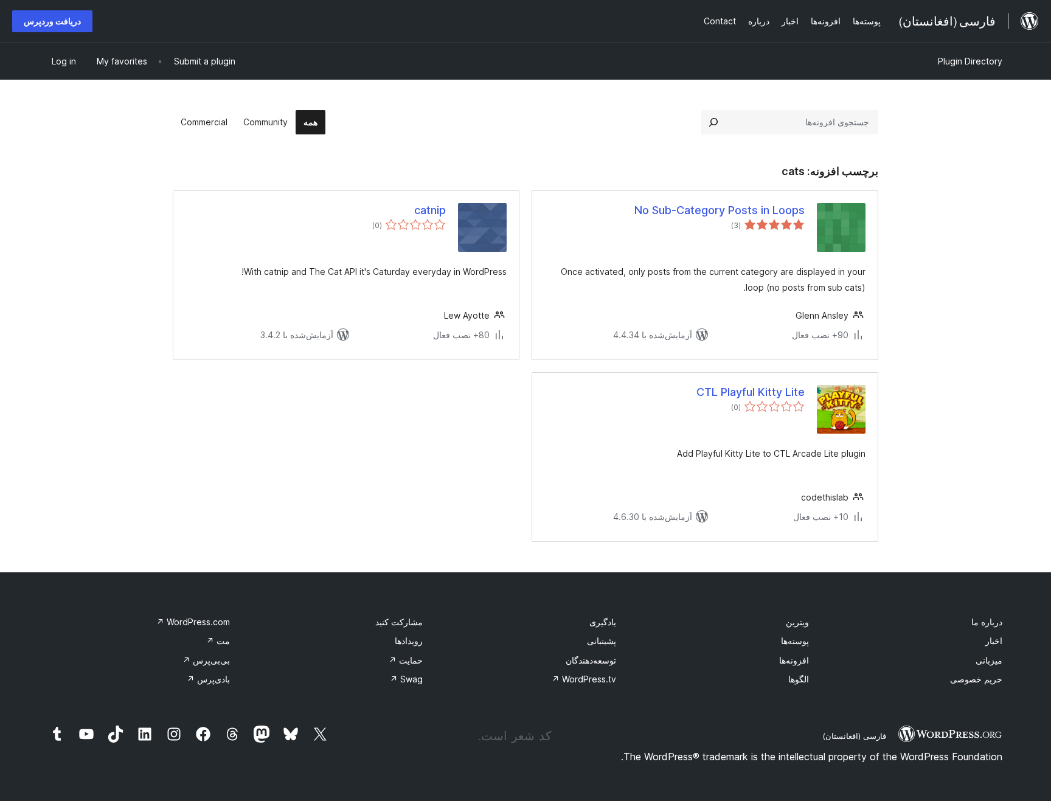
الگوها (798, 679)
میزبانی (989, 660)
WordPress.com (193, 622)
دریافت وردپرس (52, 21)
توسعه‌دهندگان (591, 660)
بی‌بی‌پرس (206, 660)
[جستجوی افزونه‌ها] (713, 122)
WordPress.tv (584, 679)
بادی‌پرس (208, 679)
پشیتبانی (601, 641)
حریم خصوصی (976, 679)
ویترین (797, 622)
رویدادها (409, 641)
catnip (430, 210)
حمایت (406, 660)
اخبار (993, 641)
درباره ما (986, 622)
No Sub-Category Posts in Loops (719, 210)
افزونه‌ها (794, 660)
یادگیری (602, 622)
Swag (406, 679)
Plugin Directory (970, 61)
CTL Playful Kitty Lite (750, 392)
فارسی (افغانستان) (854, 736)
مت (218, 641)
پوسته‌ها (795, 641)
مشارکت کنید (399, 622)
